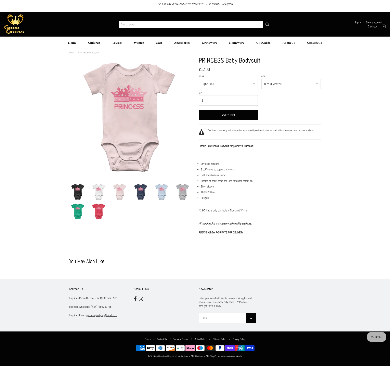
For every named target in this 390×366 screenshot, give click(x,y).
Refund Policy (201, 339)
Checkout (372, 26)
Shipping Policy (219, 339)
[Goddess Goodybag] (14, 24)
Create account (374, 22)
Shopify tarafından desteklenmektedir (226, 356)
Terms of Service (180, 339)
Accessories (182, 42)
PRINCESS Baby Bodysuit (88, 52)
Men (159, 42)
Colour (201, 76)
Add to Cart (228, 115)
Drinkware (209, 42)
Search (148, 339)
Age (263, 76)
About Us (289, 42)
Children (94, 42)
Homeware (236, 42)
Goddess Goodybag (163, 356)
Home (72, 42)
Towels (117, 42)
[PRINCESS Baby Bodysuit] (78, 192)
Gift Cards (263, 42)
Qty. (200, 92)
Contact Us (314, 42)
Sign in (357, 22)
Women (139, 42)
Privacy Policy (239, 339)
